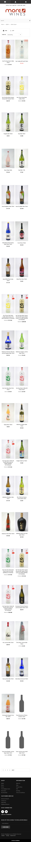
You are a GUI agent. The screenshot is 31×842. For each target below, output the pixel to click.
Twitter (6, 811)
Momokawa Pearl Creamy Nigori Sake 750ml (8, 243)
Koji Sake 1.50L (21, 170)
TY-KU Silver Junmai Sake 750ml (21, 643)
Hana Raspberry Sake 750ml (8, 206)
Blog (17, 785)
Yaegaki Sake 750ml (8, 133)
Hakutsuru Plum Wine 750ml (8, 533)
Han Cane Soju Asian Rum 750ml (8, 389)
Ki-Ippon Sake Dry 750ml (22, 460)
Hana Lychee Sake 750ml (8, 678)
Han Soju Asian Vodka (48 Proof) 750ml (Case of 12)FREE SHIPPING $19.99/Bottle (8, 608)
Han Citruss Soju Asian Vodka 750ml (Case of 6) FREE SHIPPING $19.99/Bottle (8, 317)
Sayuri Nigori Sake (8, 170)
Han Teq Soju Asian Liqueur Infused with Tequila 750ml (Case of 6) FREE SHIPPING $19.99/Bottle (22, 572)
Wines (2, 787)
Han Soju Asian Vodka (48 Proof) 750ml (21, 389)
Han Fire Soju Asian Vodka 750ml (8, 62)
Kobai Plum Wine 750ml (22, 279)
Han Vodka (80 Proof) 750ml (22, 61)
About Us (18, 783)
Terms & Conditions (20, 792)
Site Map (18, 790)
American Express (8, 835)
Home (2, 24)
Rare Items (3, 790)
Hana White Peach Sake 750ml (8, 280)
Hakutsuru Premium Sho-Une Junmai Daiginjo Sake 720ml (8, 352)
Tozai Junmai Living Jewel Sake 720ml (22, 752)
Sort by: (4, 34)
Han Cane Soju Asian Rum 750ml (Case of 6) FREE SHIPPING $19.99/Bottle (8, 571)
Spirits (7, 24)
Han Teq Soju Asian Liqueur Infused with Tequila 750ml (8, 98)
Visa (3, 835)
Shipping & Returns (5, 804)
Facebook (2, 811)
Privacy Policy (19, 787)
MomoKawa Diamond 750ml (21, 678)
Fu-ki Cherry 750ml (22, 243)
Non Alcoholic (4, 792)
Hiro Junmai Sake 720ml (8, 642)
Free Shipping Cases (5, 788)
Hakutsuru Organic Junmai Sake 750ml (22, 352)
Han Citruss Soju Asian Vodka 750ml (22, 98)
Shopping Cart (26, 2)
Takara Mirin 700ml (8, 424)
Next (13, 770)
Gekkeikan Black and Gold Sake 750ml (21, 534)
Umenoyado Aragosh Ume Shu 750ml (8, 716)
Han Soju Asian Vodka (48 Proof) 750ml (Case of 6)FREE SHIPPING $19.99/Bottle (8, 462)
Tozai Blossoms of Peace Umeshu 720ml (21, 716)
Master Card (13, 835)
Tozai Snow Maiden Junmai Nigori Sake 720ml (8, 752)
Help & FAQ (3, 802)
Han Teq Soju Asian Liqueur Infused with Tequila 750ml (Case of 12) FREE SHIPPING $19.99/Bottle (22, 317)
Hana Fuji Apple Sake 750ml (22, 206)
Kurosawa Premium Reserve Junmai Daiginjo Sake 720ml (21, 607)
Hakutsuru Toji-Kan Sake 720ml (21, 425)
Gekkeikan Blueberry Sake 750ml (8, 498)
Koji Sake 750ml (21, 133)
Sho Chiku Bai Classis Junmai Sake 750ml (22, 498)
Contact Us (3, 800)
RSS (17, 788)
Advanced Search (5, 798)
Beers (2, 785)
